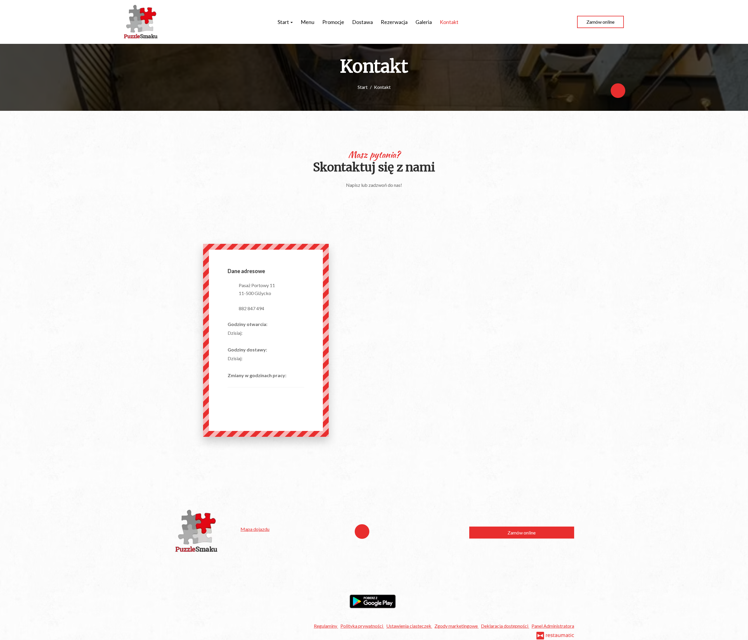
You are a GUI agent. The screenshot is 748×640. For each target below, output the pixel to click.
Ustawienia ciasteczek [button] (409, 626)
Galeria (423, 22)
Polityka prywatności (362, 626)
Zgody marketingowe (456, 626)
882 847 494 (251, 308)
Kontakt (449, 22)
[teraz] (251, 333)
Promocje (333, 22)
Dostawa (362, 22)
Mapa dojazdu (254, 529)
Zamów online (600, 22)
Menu (307, 22)
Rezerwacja (394, 22)
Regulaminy (326, 626)
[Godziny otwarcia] (260, 333)
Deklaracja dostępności (505, 626)
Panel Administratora (552, 626)
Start (284, 22)
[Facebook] (618, 90)
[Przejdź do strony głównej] (141, 21)
